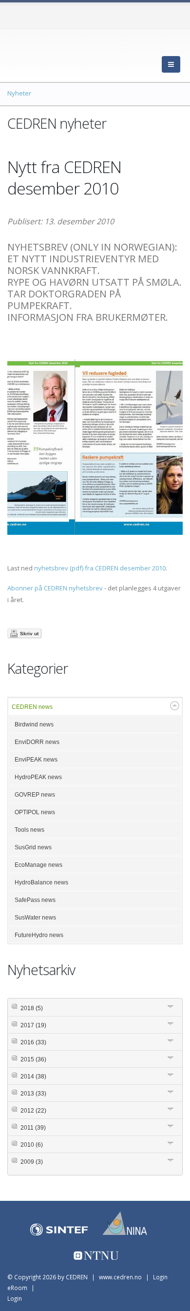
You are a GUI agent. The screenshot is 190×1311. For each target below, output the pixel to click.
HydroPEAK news (38, 777)
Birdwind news (34, 724)
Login (14, 1298)
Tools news (29, 829)
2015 (33, 1059)
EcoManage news (38, 864)
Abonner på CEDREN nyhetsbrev (55, 588)
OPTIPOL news (35, 812)
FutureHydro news (39, 935)
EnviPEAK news (36, 759)
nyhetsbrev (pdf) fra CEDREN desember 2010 (100, 568)
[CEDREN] (51, 53)
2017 (33, 1025)
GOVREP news (35, 794)
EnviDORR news (37, 742)
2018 (31, 1008)
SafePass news (35, 900)
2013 (33, 1093)
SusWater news (35, 917)
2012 (33, 1110)
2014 (33, 1076)
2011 (33, 1127)
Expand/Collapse (174, 705)
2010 (31, 1144)
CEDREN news (32, 707)
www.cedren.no (120, 1277)
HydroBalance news (41, 882)
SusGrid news (33, 847)
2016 (33, 1042)
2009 (31, 1161)
